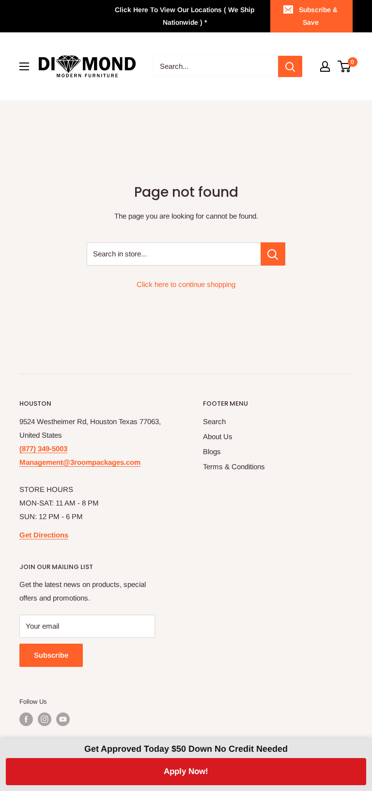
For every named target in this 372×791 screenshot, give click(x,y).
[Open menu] (24, 66)
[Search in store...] (273, 254)
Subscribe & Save (318, 16)
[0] (345, 66)
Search (214, 421)
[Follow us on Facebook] (26, 719)
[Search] (290, 66)
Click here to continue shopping (186, 284)
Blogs (212, 451)
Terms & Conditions (234, 466)
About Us (217, 436)
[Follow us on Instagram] (44, 719)
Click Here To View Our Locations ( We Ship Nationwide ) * (184, 16)
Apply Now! (186, 771)
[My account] (325, 66)
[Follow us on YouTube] (63, 719)
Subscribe (51, 655)
